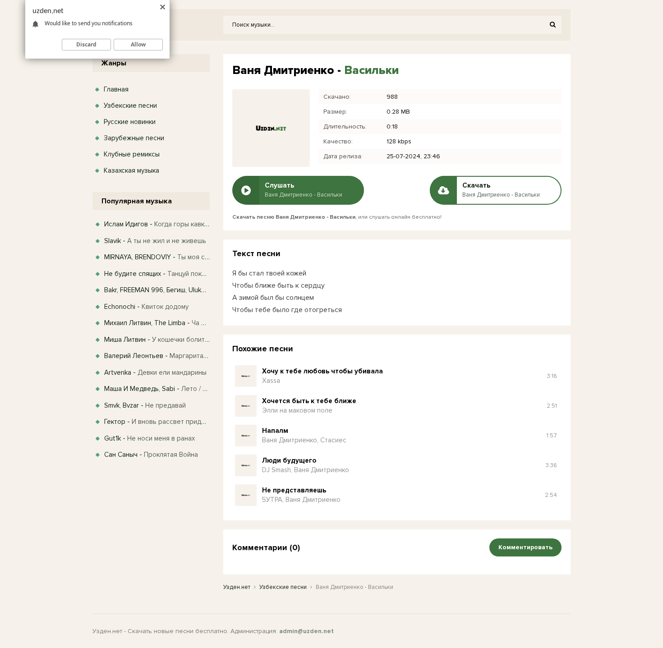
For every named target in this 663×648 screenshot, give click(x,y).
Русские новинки (130, 122)
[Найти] (552, 25)
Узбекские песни (130, 105)
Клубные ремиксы (132, 154)
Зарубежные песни (134, 138)
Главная (116, 89)
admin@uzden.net (306, 631)
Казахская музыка (131, 170)
